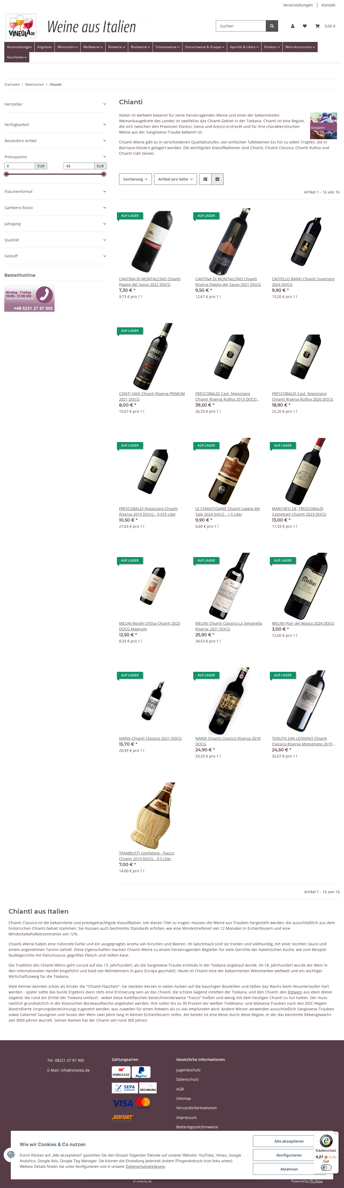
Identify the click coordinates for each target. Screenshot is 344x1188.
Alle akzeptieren (289, 1141)
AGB (180, 1089)
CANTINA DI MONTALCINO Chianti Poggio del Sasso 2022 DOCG (150, 281)
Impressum (186, 1117)
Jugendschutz (188, 1069)
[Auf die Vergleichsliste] (164, 217)
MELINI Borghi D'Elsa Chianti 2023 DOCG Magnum (149, 626)
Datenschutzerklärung (145, 1166)
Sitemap (183, 1098)
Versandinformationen (196, 1107)
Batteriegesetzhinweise (197, 1126)
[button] (293, 26)
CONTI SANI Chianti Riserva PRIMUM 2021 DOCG (152, 396)
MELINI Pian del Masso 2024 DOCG (303, 623)
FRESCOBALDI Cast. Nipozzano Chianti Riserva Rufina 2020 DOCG (302, 396)
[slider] (6, 174)
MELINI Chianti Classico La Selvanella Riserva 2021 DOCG (228, 626)
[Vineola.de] (80, 26)
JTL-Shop (316, 1181)
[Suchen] (272, 26)
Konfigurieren (289, 1155)
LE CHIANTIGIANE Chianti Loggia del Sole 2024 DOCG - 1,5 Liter (227, 511)
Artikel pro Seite (173, 179)
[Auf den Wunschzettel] (178, 217)
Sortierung (133, 179)
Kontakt (328, 5)
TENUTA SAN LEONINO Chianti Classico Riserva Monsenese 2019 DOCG (302, 741)
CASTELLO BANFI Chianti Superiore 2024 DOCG (303, 281)
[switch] (326, 1167)
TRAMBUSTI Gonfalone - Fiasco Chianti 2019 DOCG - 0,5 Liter (146, 855)
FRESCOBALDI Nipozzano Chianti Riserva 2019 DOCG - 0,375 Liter (148, 511)
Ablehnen (289, 1169)
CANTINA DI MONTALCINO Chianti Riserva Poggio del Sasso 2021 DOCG (228, 281)
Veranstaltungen (298, 5)
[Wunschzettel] (305, 26)
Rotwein (295, 992)
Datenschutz (187, 1079)
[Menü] (335, 1135)
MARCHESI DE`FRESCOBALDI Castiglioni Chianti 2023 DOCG (299, 511)
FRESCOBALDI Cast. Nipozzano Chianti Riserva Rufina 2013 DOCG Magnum (226, 396)
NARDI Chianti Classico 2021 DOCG (150, 738)
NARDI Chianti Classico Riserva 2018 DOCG (227, 741)
